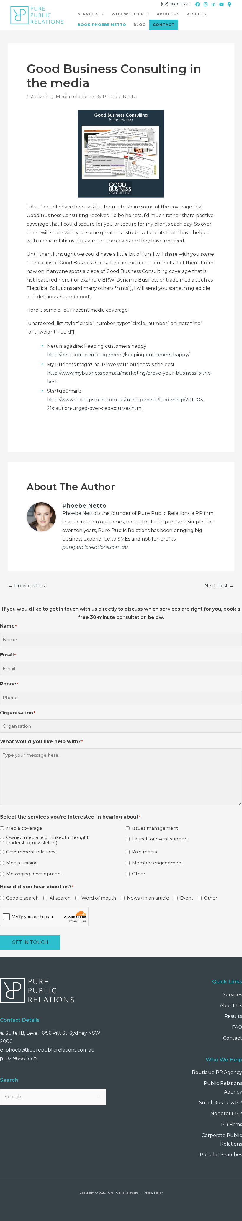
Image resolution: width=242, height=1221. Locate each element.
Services (232, 994)
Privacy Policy (153, 1193)
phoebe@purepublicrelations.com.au (50, 1050)
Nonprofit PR (226, 1113)
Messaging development (34, 873)
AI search (60, 898)
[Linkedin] (213, 4)
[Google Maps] (229, 4)
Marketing (41, 96)
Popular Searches (221, 1154)
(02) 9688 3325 (175, 4)
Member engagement (157, 863)
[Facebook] (197, 4)
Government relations (30, 852)
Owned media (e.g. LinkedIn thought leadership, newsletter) (47, 840)
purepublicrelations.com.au (95, 547)
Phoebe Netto (79, 513)
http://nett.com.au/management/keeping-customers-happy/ (118, 355)
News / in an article (148, 898)
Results (233, 1016)
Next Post (219, 585)
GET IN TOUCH (30, 942)
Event (186, 898)
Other (138, 873)
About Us (231, 1005)
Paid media (144, 852)
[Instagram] (205, 4)
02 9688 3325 (22, 1058)
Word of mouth (98, 898)
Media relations (73, 96)
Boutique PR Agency (217, 1072)
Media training (22, 863)
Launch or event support (160, 839)
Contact (232, 1038)
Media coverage (24, 828)
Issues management (155, 828)
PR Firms (231, 1124)
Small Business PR (220, 1102)
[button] (101, 14)
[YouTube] (221, 4)
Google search (22, 898)
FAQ (237, 1027)
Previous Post (27, 585)
